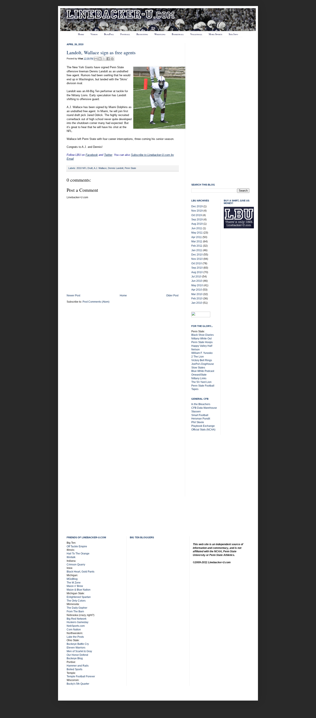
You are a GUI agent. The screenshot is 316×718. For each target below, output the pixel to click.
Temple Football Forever (81, 676)
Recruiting (142, 34)
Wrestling (159, 34)
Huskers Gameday (77, 622)
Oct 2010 (196, 263)
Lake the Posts (75, 636)
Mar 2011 (196, 241)
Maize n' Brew (75, 586)
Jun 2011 (196, 228)
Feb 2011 (196, 245)
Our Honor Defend (77, 654)
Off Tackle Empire (77, 546)
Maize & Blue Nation (79, 589)
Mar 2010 (196, 294)
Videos (94, 34)
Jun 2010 (196, 280)
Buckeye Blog (75, 658)
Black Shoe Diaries (202, 334)
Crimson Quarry (76, 564)
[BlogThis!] (100, 59)
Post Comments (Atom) (96, 301)
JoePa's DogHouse (202, 363)
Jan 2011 (196, 250)
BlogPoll (109, 34)
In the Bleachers (200, 404)
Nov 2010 (197, 258)
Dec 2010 (197, 254)
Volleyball (196, 34)
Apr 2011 (196, 237)
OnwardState (199, 374)
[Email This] (96, 59)
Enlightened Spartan (79, 597)
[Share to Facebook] (108, 59)
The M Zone (74, 582)
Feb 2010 (196, 298)
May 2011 (197, 232)
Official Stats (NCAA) (203, 429)
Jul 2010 (196, 276)
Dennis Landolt (115, 168)
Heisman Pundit (200, 418)
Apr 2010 (196, 289)
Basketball (178, 34)
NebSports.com (76, 625)
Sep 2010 (197, 267)
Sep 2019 (197, 219)
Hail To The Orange (78, 553)
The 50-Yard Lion (201, 382)
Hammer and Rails (78, 665)
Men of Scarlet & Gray (79, 651)
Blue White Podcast (202, 371)
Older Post (172, 295)
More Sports (215, 34)
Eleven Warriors (76, 647)
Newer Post (73, 295)
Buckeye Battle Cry (78, 643)
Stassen (196, 411)
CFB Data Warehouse (204, 407)
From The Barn (75, 611)
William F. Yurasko (202, 352)
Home (81, 34)
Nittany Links (198, 378)
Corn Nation (74, 629)
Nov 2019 (197, 210)
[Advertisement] (241, 300)
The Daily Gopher (77, 607)
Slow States (198, 367)
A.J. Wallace (100, 168)
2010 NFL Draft (85, 168)
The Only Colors (76, 600)
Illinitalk (71, 557)
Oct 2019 (196, 215)
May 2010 (197, 285)
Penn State (130, 168)
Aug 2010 (197, 272)
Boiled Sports (74, 669)
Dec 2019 (197, 206)
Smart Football (199, 415)
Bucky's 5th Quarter (78, 683)
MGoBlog (72, 578)
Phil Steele (197, 422)
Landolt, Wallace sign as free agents (101, 52)
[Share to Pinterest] (112, 59)
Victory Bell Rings (201, 360)
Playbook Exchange (203, 425)
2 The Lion (197, 356)
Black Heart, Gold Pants (80, 571)
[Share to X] (104, 59)
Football (125, 34)
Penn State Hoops (202, 342)
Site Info (233, 34)
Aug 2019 (197, 223)
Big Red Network (76, 618)
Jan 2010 (196, 302)
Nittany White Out (201, 338)
